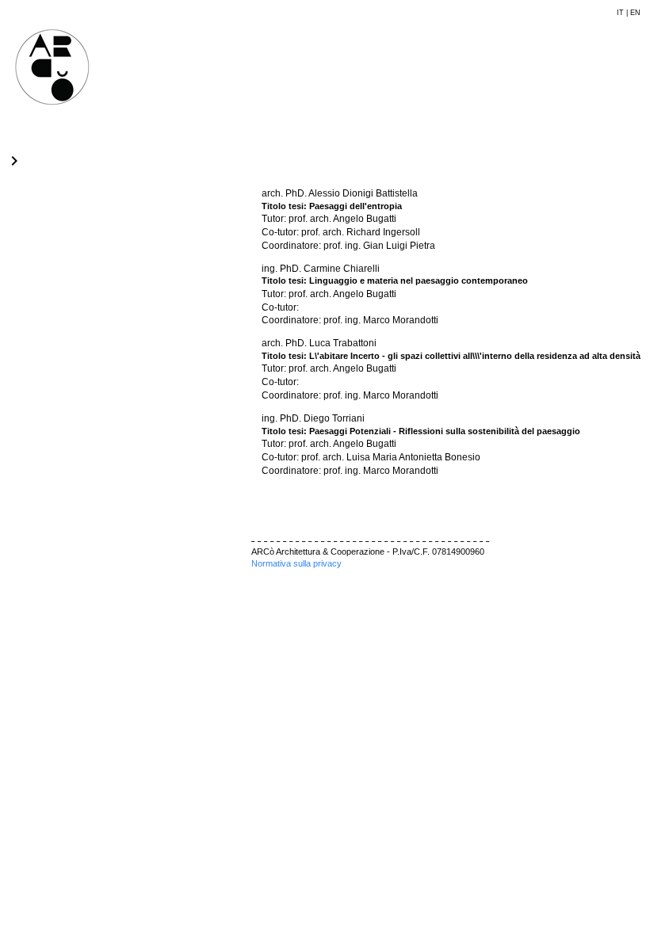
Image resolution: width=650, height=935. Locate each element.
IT (620, 13)
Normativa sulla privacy (296, 563)
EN (635, 13)
